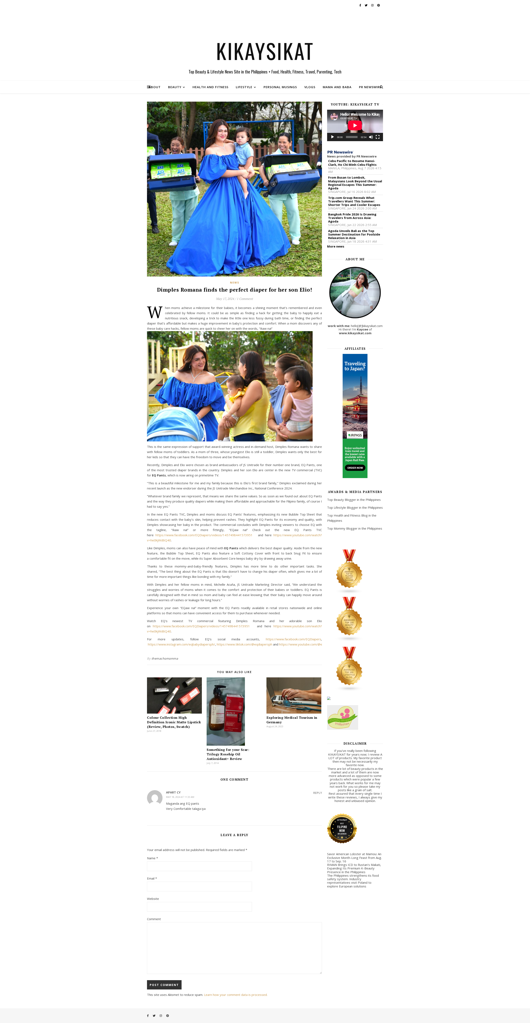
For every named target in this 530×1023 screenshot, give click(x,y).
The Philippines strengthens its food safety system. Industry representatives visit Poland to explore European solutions (353, 880)
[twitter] (366, 5)
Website (153, 899)
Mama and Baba (337, 87)
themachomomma (165, 658)
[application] (355, 125)
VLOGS (309, 87)
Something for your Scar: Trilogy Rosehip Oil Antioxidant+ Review (228, 754)
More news (335, 246)
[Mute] (371, 137)
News (234, 282)
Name (152, 858)
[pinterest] (378, 5)
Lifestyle (244, 87)
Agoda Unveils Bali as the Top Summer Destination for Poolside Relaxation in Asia (354, 234)
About (155, 87)
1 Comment (245, 299)
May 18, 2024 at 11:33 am (180, 796)
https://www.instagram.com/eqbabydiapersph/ (181, 644)
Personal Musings (280, 87)
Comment (154, 919)
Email (152, 878)
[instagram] (372, 5)
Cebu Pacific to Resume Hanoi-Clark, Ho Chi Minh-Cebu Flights (352, 162)
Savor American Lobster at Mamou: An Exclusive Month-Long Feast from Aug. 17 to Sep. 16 (354, 857)
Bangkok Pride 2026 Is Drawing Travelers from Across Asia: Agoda (352, 218)
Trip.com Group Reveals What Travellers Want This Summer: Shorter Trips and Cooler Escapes (354, 201)
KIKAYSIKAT (265, 50)
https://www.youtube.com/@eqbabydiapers (310, 644)
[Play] (332, 137)
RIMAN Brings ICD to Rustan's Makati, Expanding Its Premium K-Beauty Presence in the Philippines (354, 868)
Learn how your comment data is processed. (235, 995)
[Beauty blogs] (355, 619)
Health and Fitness (210, 87)
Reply (317, 793)
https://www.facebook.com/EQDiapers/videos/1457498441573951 (204, 535)
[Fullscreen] (378, 137)
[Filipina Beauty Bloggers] (355, 571)
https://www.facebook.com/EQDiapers (293, 639)
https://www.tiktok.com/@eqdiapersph (244, 644)
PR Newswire (370, 87)
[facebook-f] (360, 5)
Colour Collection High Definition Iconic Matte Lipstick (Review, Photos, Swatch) (174, 722)
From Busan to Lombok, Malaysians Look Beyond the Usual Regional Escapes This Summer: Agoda (355, 183)
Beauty (174, 87)
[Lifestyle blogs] (355, 669)
